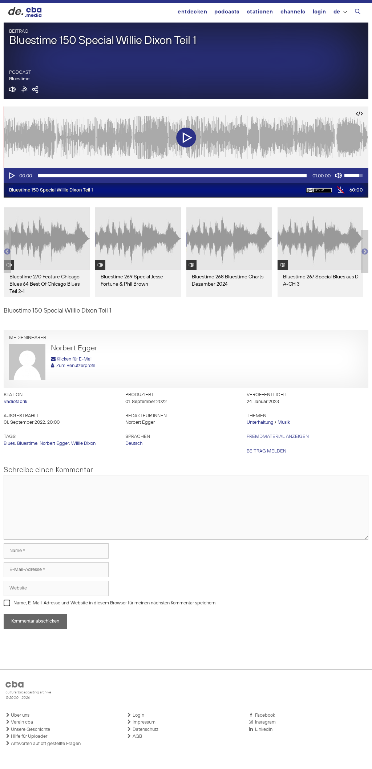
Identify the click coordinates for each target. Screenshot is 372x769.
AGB (137, 736)
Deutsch (133, 443)
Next (364, 251)
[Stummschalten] (338, 175)
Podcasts (227, 12)
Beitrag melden (266, 451)
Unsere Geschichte (30, 729)
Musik (284, 422)
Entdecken (192, 12)
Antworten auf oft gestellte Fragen (45, 743)
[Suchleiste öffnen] (357, 13)
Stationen (260, 12)
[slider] (172, 175)
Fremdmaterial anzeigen (278, 437)
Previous (7, 251)
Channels (293, 12)
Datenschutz (145, 729)
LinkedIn (262, 729)
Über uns (19, 715)
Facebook (264, 715)
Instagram (264, 722)
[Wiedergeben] (11, 175)
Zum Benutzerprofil (74, 365)
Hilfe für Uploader (28, 736)
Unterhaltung (260, 422)
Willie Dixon (83, 443)
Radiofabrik (15, 401)
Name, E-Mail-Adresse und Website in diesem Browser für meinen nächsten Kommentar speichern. (115, 603)
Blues (9, 443)
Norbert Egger (54, 443)
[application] (186, 175)
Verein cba (21, 722)
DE (336, 12)
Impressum (143, 722)
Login (319, 12)
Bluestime (19, 79)
